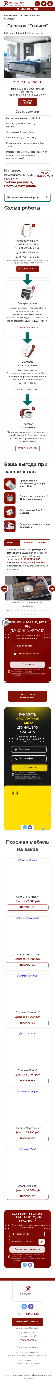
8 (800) (27, 1314)
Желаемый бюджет (29, 654)
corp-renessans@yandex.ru (27, 1328)
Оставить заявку (27, 269)
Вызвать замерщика (27, 327)
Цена (10, 543)
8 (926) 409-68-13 (29, 257)
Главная (9, 16)
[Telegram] (25, 827)
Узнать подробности (45, 174)
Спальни (23, 16)
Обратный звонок (27, 1322)
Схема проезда (27, 1340)
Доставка (28, 543)
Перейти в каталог (28, 448)
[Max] (30, 827)
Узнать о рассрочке (27, 389)
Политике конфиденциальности (27, 776)
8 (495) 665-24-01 (29, 252)
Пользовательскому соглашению (28, 778)
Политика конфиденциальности (18, 1375)
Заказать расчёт (27, 102)
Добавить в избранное (27, 1347)
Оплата (42, 543)
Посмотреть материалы (27, 696)
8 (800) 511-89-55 (29, 248)
